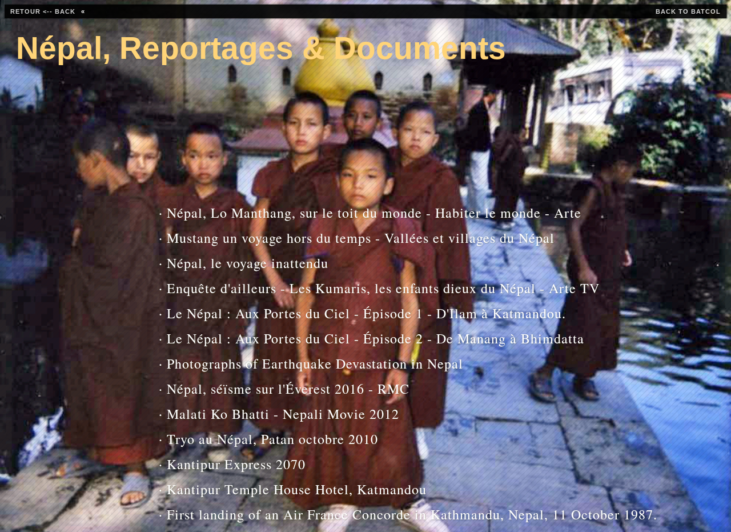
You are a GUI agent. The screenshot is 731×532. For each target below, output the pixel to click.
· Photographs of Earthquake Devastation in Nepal (311, 363)
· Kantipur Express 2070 (232, 464)
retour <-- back (42, 11)
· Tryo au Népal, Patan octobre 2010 (268, 439)
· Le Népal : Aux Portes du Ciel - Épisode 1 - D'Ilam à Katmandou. (317, 313)
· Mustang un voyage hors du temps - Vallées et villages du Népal (317, 238)
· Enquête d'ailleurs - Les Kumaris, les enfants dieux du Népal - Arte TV (317, 288)
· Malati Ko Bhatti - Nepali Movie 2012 (279, 414)
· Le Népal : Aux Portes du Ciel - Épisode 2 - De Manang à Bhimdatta (317, 338)
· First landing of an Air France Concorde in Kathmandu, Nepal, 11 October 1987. (317, 514)
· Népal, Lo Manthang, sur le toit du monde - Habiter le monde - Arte (317, 212)
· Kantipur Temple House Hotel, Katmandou (293, 489)
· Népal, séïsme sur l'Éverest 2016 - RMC (284, 388)
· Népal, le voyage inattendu (243, 263)
